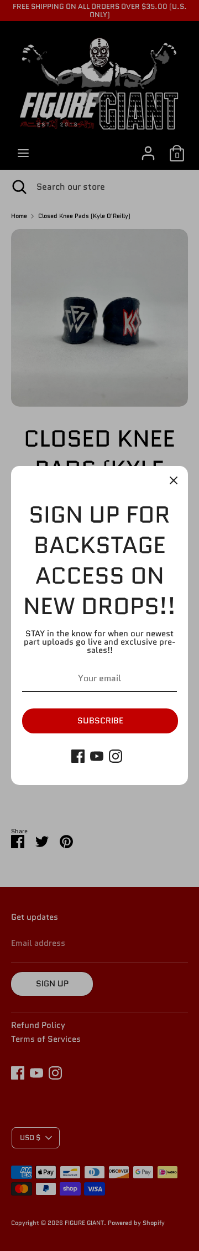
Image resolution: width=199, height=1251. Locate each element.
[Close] (173, 480)
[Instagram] (115, 756)
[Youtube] (96, 756)
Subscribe (100, 721)
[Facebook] (78, 756)
